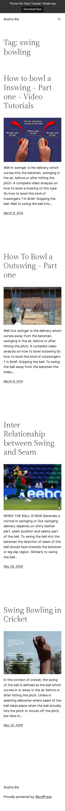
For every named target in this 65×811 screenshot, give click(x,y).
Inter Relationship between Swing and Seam (29, 438)
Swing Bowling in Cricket (32, 614)
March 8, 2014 (13, 213)
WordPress (43, 797)
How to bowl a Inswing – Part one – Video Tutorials (28, 92)
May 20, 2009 (13, 725)
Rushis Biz (11, 19)
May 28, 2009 (13, 566)
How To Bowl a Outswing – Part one (30, 265)
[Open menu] (59, 19)
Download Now (33, 9)
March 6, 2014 (13, 381)
